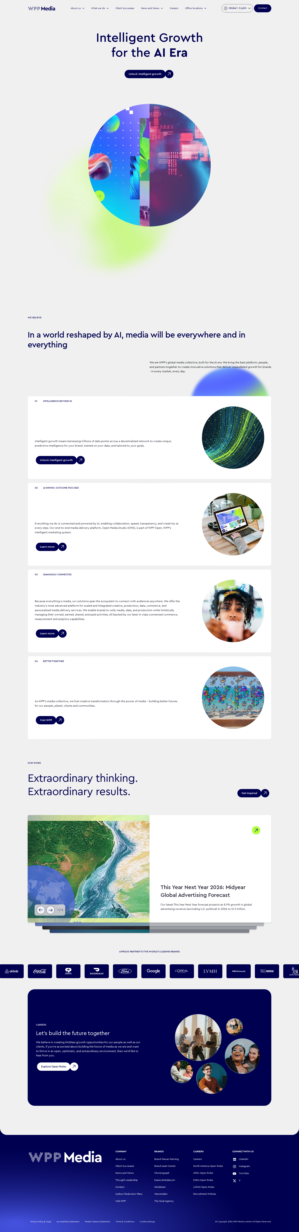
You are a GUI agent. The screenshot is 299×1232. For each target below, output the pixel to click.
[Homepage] (65, 1156)
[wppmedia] (41, 8)
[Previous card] (41, 910)
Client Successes (125, 8)
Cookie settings (147, 1222)
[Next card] (50, 910)
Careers (174, 8)
